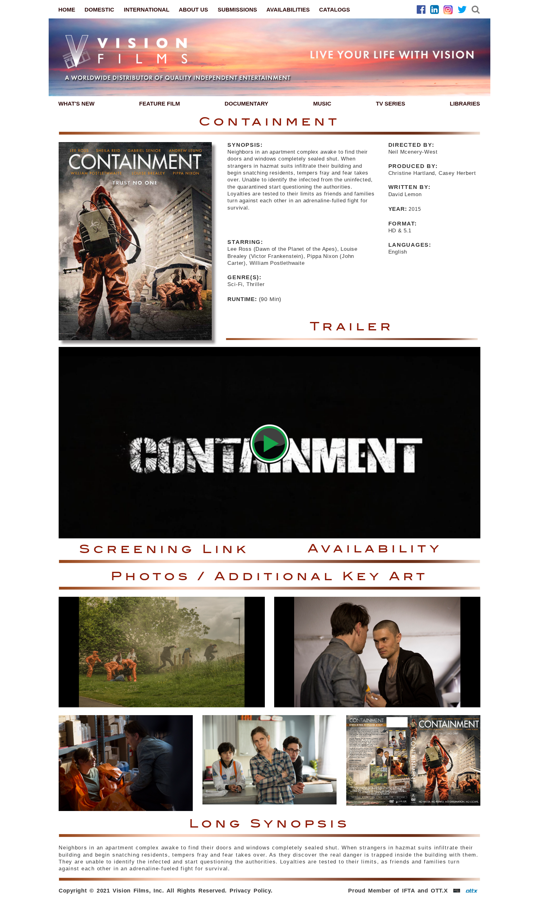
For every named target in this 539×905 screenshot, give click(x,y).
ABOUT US (193, 10)
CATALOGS (334, 10)
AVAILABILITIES (288, 10)
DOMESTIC (99, 10)
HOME (66, 10)
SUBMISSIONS (237, 10)
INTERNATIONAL (146, 10)
